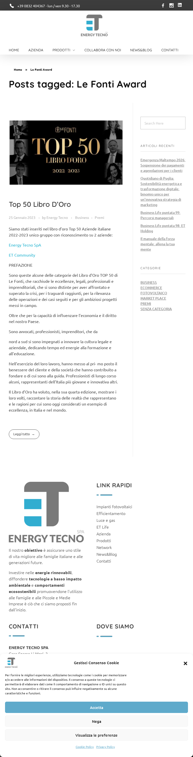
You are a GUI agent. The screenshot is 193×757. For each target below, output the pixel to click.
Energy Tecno (57, 217)
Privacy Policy (105, 747)
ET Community (22, 254)
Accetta (96, 707)
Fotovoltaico (153, 293)
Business (82, 217)
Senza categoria (156, 308)
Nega (96, 721)
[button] (185, 662)
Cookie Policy (85, 747)
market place (153, 298)
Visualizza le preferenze (96, 735)
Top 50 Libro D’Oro (40, 204)
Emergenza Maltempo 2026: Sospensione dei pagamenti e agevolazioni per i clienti (162, 165)
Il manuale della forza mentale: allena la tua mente (157, 244)
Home (18, 69)
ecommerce (151, 287)
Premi (99, 217)
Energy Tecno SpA (25, 244)
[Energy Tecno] (94, 25)
